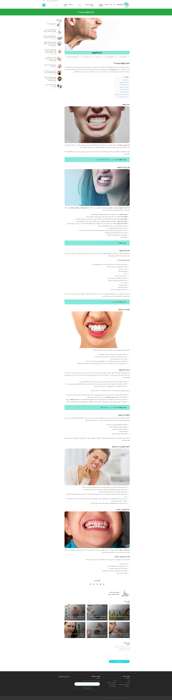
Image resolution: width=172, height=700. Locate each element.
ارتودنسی (128, 682)
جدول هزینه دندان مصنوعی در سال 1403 (50, 65)
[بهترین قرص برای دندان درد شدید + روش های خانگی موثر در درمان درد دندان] (59, 51)
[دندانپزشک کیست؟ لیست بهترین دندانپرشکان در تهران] (59, 31)
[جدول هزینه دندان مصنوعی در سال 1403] (59, 66)
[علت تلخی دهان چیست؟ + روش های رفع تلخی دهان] (59, 72)
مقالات (97, 56)
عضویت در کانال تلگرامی (63, 676)
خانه (129, 680)
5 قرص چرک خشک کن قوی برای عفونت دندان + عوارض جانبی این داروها (50, 43)
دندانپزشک (94, 294)
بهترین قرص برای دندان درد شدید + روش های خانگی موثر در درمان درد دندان (50, 51)
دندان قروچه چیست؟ (51, 24)
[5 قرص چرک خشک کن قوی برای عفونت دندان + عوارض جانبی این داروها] (59, 43)
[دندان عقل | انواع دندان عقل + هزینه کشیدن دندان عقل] (59, 37)
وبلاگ (114, 680)
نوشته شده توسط (72, 56)
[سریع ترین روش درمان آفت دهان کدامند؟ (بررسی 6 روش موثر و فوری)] (59, 78)
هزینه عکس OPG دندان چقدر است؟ (51, 85)
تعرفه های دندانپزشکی (111, 682)
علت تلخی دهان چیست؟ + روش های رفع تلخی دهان (50, 71)
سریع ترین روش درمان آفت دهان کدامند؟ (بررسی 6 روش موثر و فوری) (50, 78)
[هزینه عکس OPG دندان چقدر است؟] (59, 86)
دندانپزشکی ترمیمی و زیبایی (124, 684)
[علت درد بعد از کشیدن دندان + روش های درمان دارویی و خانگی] (59, 59)
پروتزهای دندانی (113, 686)
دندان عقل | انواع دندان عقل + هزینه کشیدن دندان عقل (50, 36)
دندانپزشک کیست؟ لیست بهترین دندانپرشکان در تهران (50, 30)
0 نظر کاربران (86, 56)
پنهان (124, 77)
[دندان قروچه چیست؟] (59, 25)
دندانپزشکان (127, 686)
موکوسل (111, 159)
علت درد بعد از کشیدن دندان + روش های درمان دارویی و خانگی (50, 58)
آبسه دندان (110, 407)
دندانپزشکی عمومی (110, 56)
